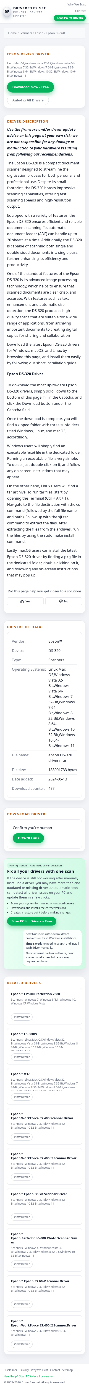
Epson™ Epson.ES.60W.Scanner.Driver (40, 1281)
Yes (28, 601)
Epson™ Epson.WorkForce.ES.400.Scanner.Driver (42, 1116)
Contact (80, 11)
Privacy (24, 1370)
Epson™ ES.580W (24, 1034)
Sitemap (67, 1370)
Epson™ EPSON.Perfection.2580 (35, 994)
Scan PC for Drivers (70, 18)
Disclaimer (10, 1370)
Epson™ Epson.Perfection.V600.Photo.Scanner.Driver (44, 1238)
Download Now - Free (30, 87)
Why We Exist (77, 4)
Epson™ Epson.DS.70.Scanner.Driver (39, 1194)
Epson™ (55, 641)
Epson (39, 33)
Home (12, 33)
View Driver (22, 1017)
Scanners (26, 33)
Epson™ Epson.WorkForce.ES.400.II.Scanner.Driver (43, 1156)
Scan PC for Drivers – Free (31, 921)
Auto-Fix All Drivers (28, 100)
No (66, 601)
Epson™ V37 (20, 1074)
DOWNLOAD (28, 838)
